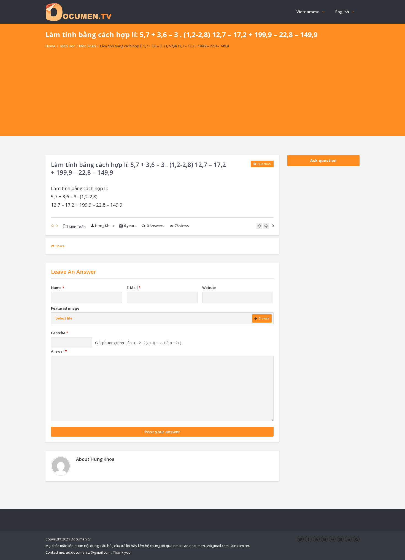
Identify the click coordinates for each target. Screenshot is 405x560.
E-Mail (134, 287)
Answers (155, 225)
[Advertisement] (202, 97)
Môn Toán (87, 46)
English (342, 11)
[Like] (259, 226)
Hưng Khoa (104, 225)
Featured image (65, 308)
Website (209, 287)
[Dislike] (266, 226)
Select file (63, 318)
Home (50, 46)
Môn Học (67, 46)
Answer (59, 351)
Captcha (59, 332)
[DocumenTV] (78, 12)
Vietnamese (307, 11)
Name (57, 287)
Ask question (323, 160)
